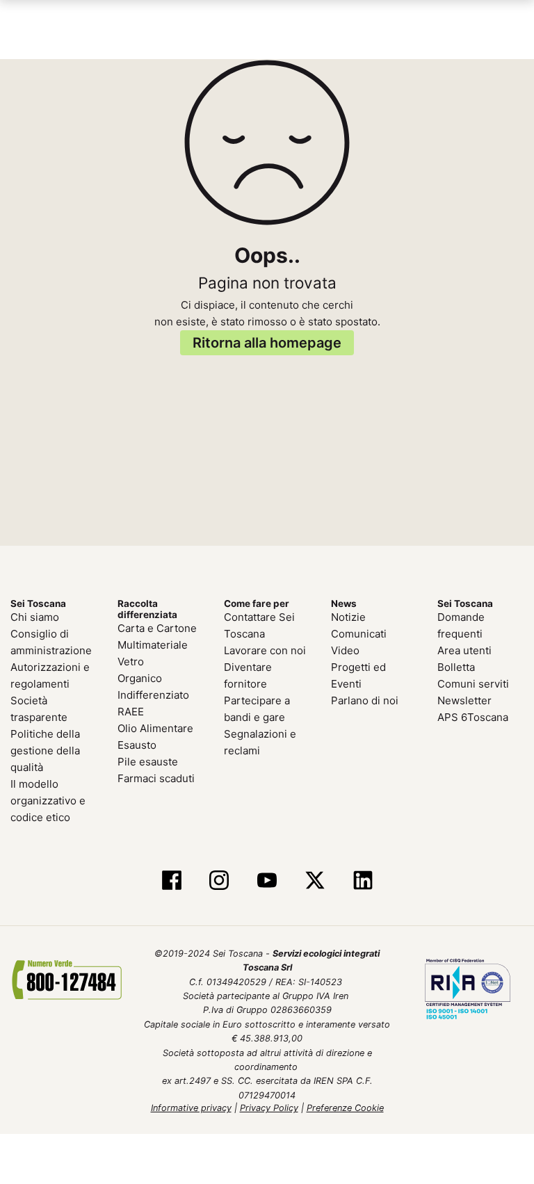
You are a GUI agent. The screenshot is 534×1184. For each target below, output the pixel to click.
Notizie (348, 616)
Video (345, 649)
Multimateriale (153, 644)
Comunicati (359, 633)
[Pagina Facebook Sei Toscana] (171, 880)
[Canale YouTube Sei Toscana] (267, 880)
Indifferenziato (153, 694)
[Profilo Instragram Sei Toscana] (219, 880)
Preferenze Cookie (345, 1107)
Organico (140, 677)
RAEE (131, 710)
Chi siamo (34, 616)
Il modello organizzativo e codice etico (48, 800)
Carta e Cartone (157, 627)
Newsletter (464, 699)
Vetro (131, 660)
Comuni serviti (473, 683)
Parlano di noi (364, 699)
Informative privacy (191, 1107)
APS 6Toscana (472, 716)
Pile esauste (148, 761)
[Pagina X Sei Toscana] (314, 880)
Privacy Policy (269, 1107)
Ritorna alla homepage (267, 342)
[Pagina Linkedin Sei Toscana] (362, 880)
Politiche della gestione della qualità (45, 750)
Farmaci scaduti (156, 777)
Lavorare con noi (265, 649)
